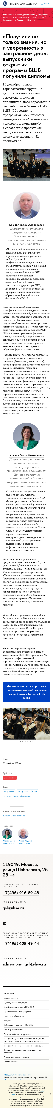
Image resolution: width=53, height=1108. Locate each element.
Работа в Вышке (11, 1061)
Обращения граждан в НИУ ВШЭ (18, 1025)
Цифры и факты (11, 998)
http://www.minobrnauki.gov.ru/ (18, 1074)
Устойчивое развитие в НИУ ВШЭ (19, 1007)
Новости (31, 20)
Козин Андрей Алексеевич (26, 225)
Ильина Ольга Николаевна (26, 455)
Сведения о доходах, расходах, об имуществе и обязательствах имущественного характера (25, 1039)
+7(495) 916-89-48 (21, 893)
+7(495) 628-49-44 (21, 943)
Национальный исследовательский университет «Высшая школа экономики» (26, 16)
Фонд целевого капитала (15, 1029)
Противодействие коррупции (17, 1034)
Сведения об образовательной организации (23, 1045)
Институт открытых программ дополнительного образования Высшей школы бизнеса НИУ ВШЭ (27, 692)
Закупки (7, 1020)
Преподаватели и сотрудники (17, 1011)
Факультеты (38, 17)
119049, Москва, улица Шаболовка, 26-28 (26, 869)
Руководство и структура (15, 1002)
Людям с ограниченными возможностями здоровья (22, 1051)
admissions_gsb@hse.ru (24, 964)
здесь (42, 1090)
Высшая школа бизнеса (23, 4)
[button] (5, 723)
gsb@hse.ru (13, 908)
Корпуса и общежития (14, 1016)
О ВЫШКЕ (9, 993)
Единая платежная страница (16, 1057)
